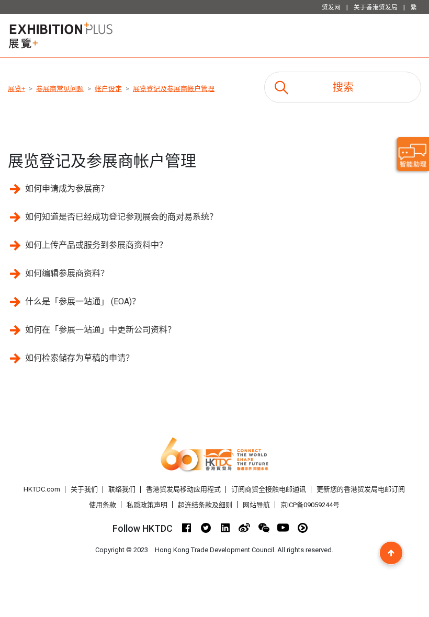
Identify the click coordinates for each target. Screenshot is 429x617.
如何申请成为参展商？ (67, 188)
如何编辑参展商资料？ (67, 273)
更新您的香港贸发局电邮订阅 (361, 489)
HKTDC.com (42, 489)
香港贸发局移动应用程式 (183, 489)
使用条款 (102, 505)
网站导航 (256, 505)
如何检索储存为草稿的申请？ (79, 358)
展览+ (16, 89)
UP (391, 553)
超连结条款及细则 (205, 505)
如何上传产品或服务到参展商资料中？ (96, 245)
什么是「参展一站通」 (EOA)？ (82, 301)
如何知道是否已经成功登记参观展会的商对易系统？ (121, 217)
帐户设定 (108, 89)
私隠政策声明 (147, 505)
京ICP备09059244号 (310, 505)
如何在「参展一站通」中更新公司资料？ (100, 330)
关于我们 (84, 489)
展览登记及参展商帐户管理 (173, 89)
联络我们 (122, 489)
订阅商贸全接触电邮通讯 (268, 489)
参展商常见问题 (60, 89)
